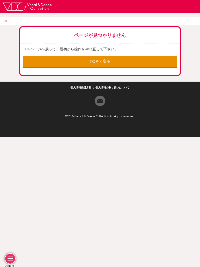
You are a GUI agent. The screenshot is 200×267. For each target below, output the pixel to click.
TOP (5, 21)
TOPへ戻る (100, 61)
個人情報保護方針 (81, 87)
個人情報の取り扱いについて (112, 87)
